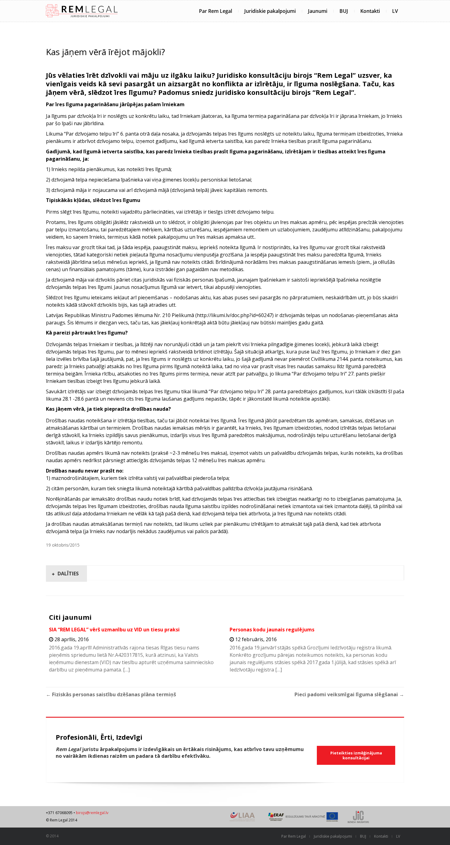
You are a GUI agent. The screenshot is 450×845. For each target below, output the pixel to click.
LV (395, 11)
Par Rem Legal (215, 11)
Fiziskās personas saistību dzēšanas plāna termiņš (111, 694)
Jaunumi (317, 11)
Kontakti (370, 11)
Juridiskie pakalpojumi (270, 11)
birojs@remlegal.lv (92, 812)
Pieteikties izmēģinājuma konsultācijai (356, 755)
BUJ (343, 11)
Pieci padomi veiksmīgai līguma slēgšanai (349, 694)
